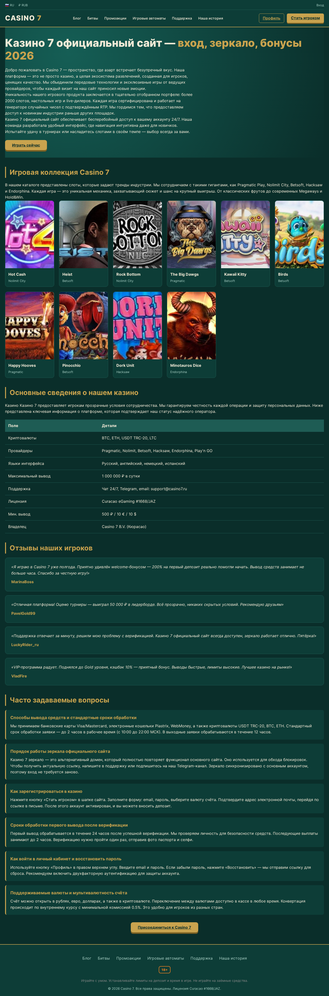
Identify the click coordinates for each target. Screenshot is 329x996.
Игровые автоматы (149, 18)
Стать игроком (305, 17)
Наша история (210, 18)
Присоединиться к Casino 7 (164, 927)
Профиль (271, 18)
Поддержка (182, 18)
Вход (320, 5)
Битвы (92, 18)
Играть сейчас (26, 145)
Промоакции (115, 18)
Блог (77, 18)
